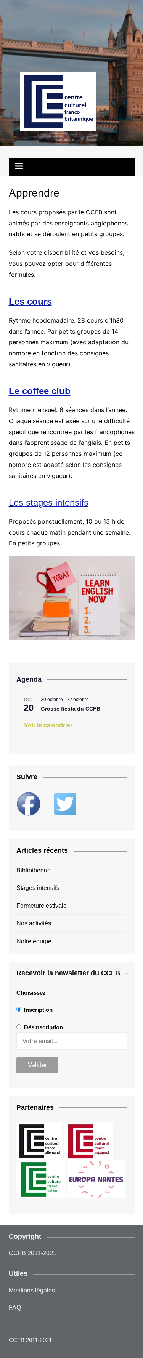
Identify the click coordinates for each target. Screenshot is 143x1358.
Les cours (30, 301)
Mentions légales (32, 1290)
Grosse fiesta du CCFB (70, 709)
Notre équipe (33, 941)
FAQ (15, 1307)
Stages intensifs (37, 888)
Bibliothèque (33, 870)
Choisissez (31, 992)
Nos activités (33, 923)
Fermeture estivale (41, 906)
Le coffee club (40, 391)
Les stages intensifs (48, 502)
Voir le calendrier (48, 725)
